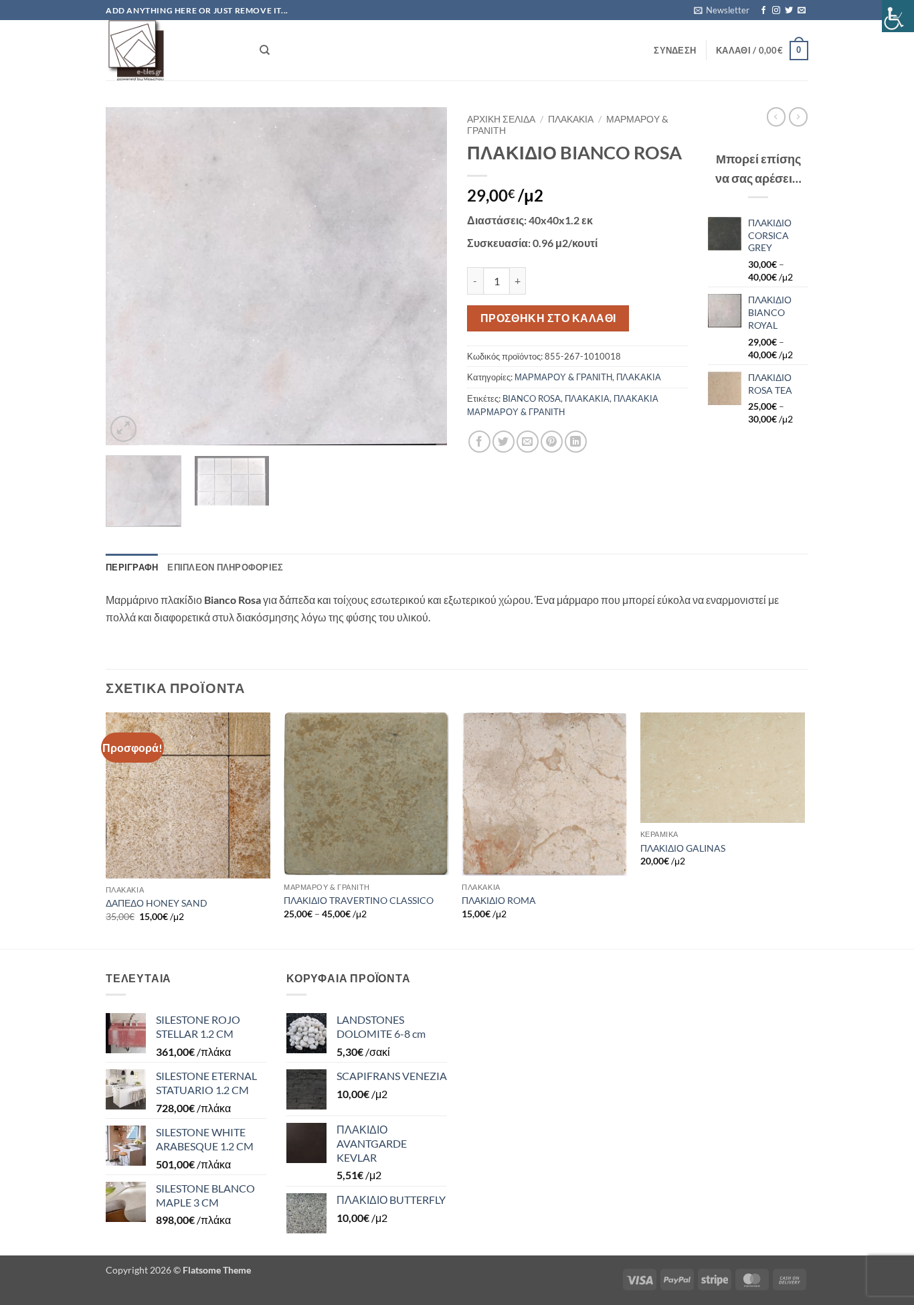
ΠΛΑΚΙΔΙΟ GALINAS (682, 848)
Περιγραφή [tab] (132, 567)
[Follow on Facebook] (763, 10)
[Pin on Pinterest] (552, 442)
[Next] (424, 276)
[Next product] (776, 116)
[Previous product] (798, 116)
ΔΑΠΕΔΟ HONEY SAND (156, 903)
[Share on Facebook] (479, 442)
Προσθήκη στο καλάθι (548, 318)
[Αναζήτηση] (265, 50)
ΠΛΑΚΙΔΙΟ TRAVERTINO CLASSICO (359, 900)
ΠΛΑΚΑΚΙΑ (570, 119)
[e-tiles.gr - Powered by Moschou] (173, 50)
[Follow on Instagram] (776, 10)
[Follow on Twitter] (789, 10)
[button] (721, 10)
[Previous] (129, 276)
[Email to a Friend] (528, 442)
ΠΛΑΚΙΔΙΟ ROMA (499, 900)
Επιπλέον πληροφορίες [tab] (225, 567)
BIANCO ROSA (531, 398)
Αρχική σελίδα (501, 119)
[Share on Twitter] (503, 442)
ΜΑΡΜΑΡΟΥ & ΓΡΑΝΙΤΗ (563, 377)
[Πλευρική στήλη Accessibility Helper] (898, 16)
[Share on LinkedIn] (576, 442)
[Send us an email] (802, 10)
